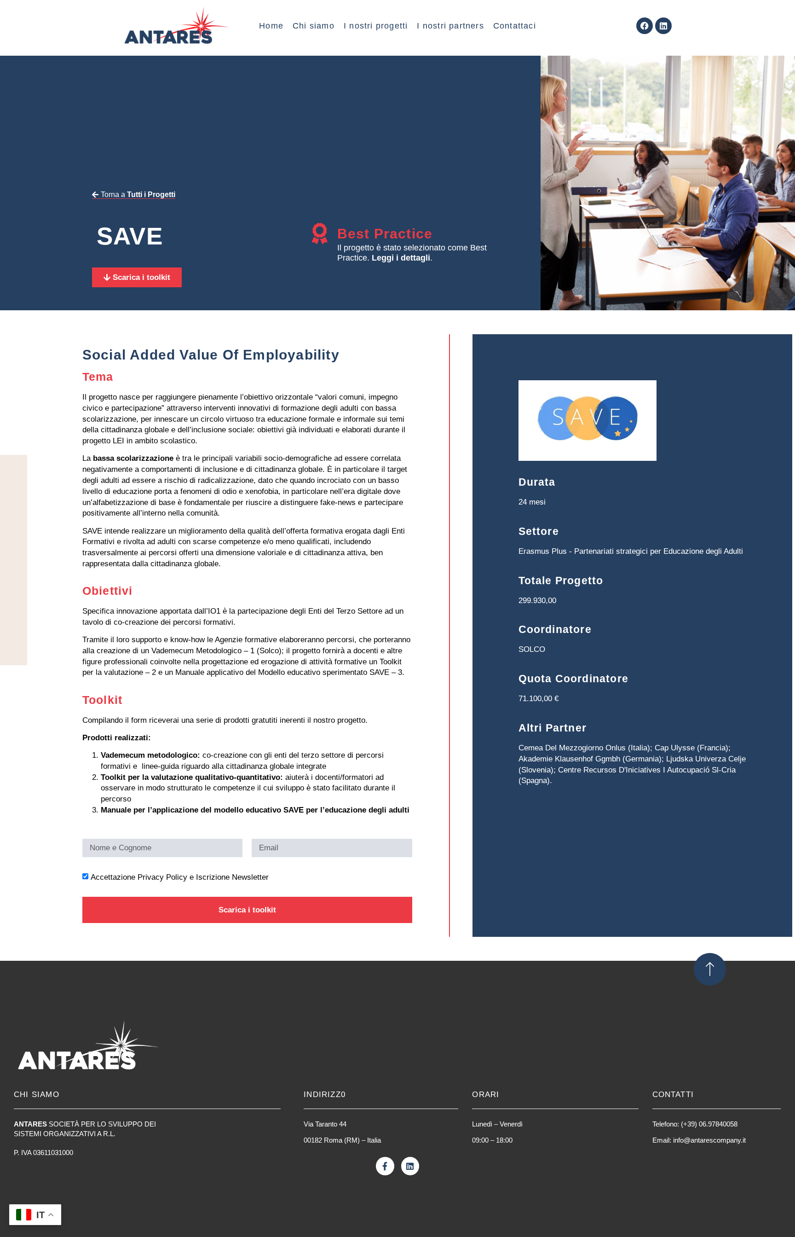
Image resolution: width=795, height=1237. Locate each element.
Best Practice (385, 233)
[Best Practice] (320, 233)
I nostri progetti (376, 25)
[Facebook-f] (385, 1166)
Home (271, 25)
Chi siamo (313, 25)
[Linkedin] (663, 25)
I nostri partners (450, 25)
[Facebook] (644, 25)
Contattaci (514, 25)
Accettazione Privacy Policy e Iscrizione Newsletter (180, 877)
